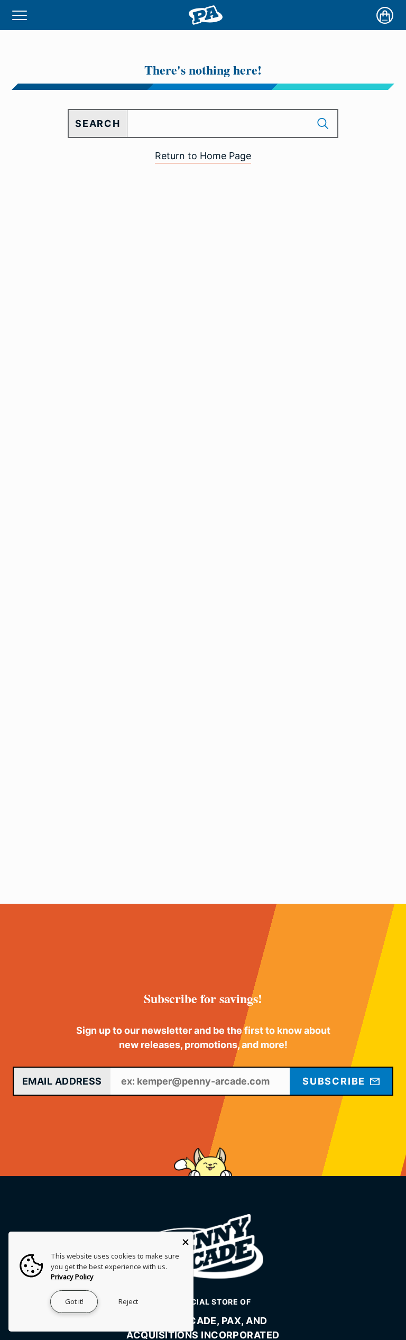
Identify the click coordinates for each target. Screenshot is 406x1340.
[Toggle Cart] (384, 15)
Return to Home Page (203, 155)
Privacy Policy (72, 1276)
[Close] (185, 1239)
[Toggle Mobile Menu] (19, 15)
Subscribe (335, 1081)
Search (98, 123)
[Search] (324, 123)
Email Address (62, 1081)
